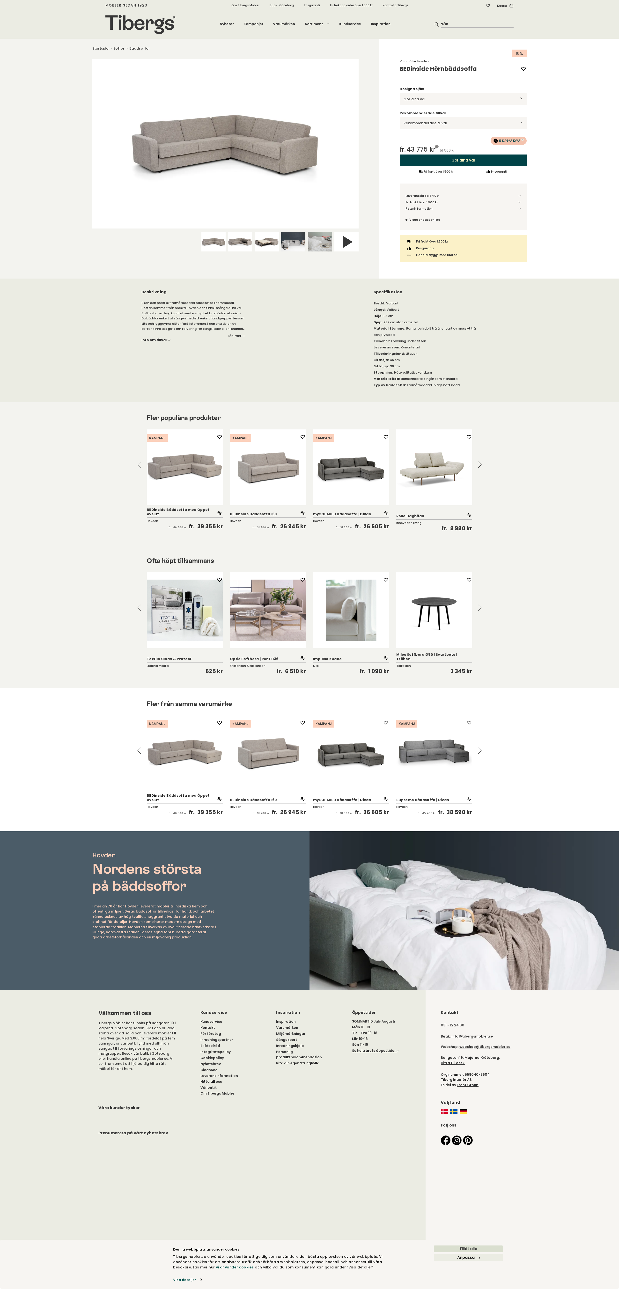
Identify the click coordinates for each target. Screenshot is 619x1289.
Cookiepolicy (212, 1057)
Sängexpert (286, 1039)
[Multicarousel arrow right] (480, 465)
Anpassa (466, 1257)
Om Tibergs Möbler (245, 5)
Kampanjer (253, 24)
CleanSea (209, 1070)
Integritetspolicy (215, 1051)
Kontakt (207, 1027)
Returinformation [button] (419, 208)
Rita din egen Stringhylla (297, 1063)
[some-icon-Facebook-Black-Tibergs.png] (445, 1140)
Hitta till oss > (453, 1063)
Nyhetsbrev (210, 1063)
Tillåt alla (468, 1249)
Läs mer (235, 336)
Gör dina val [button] (463, 160)
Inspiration (381, 24)
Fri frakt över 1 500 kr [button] (421, 202)
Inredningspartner (216, 1039)
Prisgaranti (312, 5)
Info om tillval (154, 340)
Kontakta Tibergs (395, 5)
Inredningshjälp (290, 1045)
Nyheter (227, 24)
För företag (210, 1033)
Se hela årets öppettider (374, 1050)
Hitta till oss (211, 1081)
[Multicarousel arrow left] (139, 465)
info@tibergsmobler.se (472, 1036)
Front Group (468, 1085)
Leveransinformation (219, 1075)
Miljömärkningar (290, 1033)
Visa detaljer (184, 1279)
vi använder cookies (235, 1267)
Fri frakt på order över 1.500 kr (351, 5)
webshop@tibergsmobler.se (484, 1046)
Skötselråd (210, 1045)
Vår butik (208, 1087)
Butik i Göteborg (282, 5)
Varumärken (284, 24)
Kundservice (350, 24)
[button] (509, 141)
